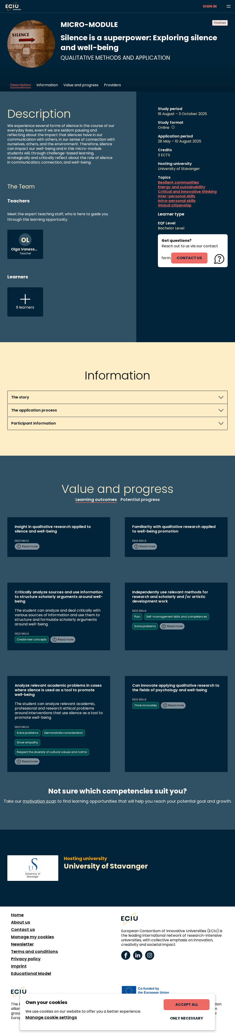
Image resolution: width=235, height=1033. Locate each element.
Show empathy (27, 742)
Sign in (210, 6)
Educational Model (31, 973)
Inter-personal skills (176, 196)
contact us (189, 258)
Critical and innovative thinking (187, 191)
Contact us (23, 929)
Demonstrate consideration (63, 733)
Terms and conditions (34, 951)
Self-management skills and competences (176, 617)
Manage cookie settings (51, 1017)
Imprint (19, 966)
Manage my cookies (32, 937)
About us (20, 922)
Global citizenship (174, 205)
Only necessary (186, 1018)
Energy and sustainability (181, 187)
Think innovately (145, 705)
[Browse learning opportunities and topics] (228, 6)
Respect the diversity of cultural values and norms (52, 752)
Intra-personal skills (177, 201)
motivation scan (39, 801)
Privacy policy (26, 959)
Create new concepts (32, 639)
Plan (137, 617)
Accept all (186, 1004)
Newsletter (22, 944)
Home (17, 915)
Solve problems (145, 626)
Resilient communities (178, 182)
